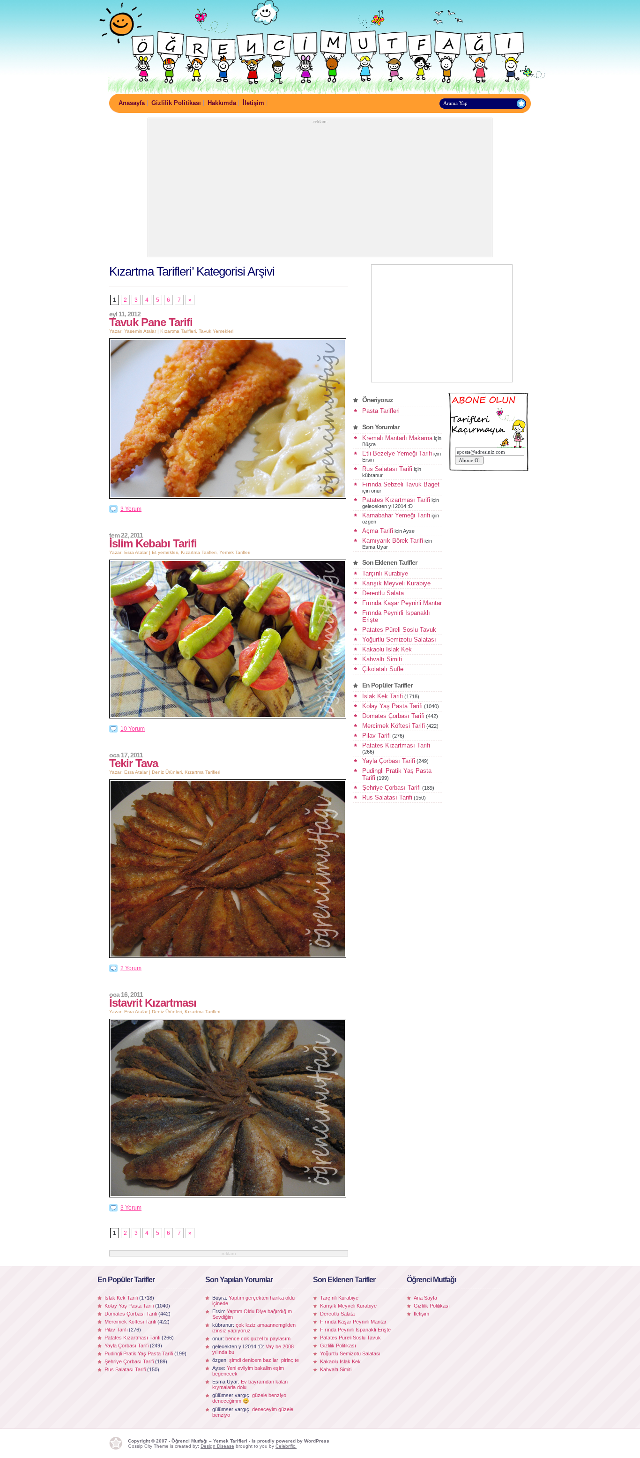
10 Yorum (132, 728)
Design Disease (217, 1446)
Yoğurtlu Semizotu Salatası (399, 639)
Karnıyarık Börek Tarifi (392, 540)
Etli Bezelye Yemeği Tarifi (397, 453)
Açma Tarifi (377, 530)
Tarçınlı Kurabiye (385, 573)
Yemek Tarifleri (234, 552)
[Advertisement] (320, 189)
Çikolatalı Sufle (382, 669)
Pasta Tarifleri (381, 410)
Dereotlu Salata (383, 593)
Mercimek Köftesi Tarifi (393, 725)
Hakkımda (222, 102)
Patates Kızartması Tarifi (396, 499)
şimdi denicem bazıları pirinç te (264, 1360)
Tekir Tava (133, 763)
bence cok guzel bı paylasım (257, 1338)
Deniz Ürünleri (167, 772)
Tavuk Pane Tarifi (151, 322)
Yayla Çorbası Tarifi (388, 760)
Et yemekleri (165, 552)
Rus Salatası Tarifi (387, 468)
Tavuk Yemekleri (216, 331)
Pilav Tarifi (376, 735)
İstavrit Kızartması (152, 1002)
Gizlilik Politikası (176, 102)
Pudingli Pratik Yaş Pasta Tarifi (138, 1353)
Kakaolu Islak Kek (387, 649)
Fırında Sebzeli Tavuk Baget (400, 484)
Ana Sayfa (425, 1298)
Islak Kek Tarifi (382, 696)
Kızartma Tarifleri (178, 331)
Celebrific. (286, 1446)
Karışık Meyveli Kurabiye (396, 583)
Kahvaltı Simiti (382, 659)
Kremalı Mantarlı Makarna (397, 437)
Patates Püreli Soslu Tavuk (399, 629)
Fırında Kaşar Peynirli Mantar (402, 602)
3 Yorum (130, 509)
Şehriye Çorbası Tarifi (391, 787)
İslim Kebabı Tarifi (153, 543)
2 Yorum (130, 968)
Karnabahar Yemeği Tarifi (396, 515)
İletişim (253, 102)
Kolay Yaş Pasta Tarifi (392, 706)
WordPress (316, 1440)
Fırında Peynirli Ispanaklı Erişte (355, 1329)
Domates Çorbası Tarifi (393, 715)
